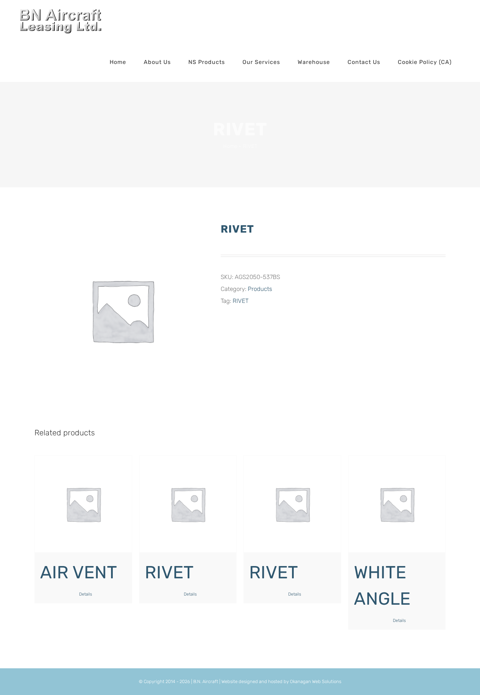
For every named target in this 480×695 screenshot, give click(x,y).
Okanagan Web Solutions (315, 681)
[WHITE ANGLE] (397, 504)
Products (260, 288)
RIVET (240, 300)
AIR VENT (78, 572)
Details (85, 594)
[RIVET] (188, 504)
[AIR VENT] (83, 504)
